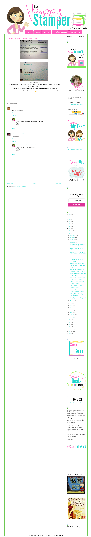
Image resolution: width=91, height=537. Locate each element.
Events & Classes (60, 32)
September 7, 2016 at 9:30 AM (28, 119)
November (72, 237)
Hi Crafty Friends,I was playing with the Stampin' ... (77, 294)
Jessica (13, 108)
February (72, 314)
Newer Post (10, 183)
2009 (70, 333)
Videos (46, 32)
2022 (70, 219)
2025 (70, 214)
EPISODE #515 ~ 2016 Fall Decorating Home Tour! (76, 249)
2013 (70, 324)
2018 (70, 228)
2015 (70, 320)
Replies (15, 116)
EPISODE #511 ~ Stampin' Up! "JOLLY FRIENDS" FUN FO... (77, 270)
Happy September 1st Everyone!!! (78, 298)
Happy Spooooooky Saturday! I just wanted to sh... (77, 245)
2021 (70, 221)
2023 (70, 217)
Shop (38, 32)
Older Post (58, 183)
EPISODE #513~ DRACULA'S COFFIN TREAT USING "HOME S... (77, 259)
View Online (73, 104)
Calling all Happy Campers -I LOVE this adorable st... (77, 282)
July (71, 303)
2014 (70, 322)
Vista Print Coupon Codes (76, 403)
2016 (70, 233)
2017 (70, 231)
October (72, 240)
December (72, 235)
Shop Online (80, 104)
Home (29, 32)
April (71, 310)
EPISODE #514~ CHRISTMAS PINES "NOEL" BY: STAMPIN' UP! (78, 253)
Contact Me (75, 32)
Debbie (13, 134)
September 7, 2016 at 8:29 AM (23, 134)
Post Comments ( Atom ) (20, 186)
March (71, 312)
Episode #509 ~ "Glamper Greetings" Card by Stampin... (77, 290)
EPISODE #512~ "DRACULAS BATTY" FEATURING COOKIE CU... (78, 265)
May (71, 307)
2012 (70, 326)
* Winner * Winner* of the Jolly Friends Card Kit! (77, 286)
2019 (70, 226)
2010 (70, 331)
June (71, 305)
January (72, 317)
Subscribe (76, 204)
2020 (70, 224)
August (72, 301)
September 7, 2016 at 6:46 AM (23, 108)
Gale (17, 119)
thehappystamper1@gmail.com (74, 149)
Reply (13, 112)
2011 (70, 329)
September (72, 242)
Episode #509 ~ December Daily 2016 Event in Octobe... (77, 278)
